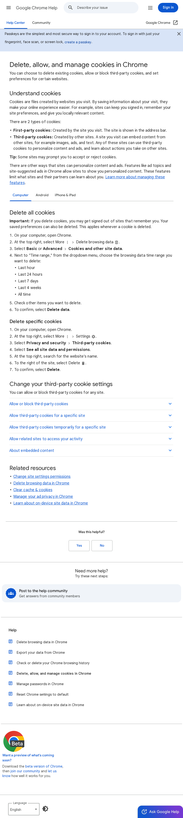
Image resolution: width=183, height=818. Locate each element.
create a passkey (78, 42)
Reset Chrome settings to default (43, 694)
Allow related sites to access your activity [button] (45, 439)
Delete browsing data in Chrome (41, 483)
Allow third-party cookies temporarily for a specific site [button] (57, 427)
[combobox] (107, 7)
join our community (25, 771)
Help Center (15, 23)
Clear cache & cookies (32, 490)
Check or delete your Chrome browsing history (53, 663)
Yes (79, 546)
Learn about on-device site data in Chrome (50, 503)
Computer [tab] (21, 195)
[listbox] (24, 809)
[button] (8, 7)
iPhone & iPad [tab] (65, 195)
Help (13, 630)
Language (20, 803)
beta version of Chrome (43, 766)
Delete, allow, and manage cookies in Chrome (54, 673)
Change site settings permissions (42, 476)
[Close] (179, 34)
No (102, 546)
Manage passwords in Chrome (40, 684)
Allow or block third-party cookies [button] (38, 404)
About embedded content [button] (31, 450)
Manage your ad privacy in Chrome (43, 496)
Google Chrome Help (36, 7)
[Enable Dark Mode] (45, 808)
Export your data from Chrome (41, 652)
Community (41, 23)
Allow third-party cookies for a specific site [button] (47, 415)
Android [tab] (42, 195)
